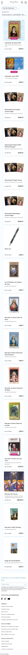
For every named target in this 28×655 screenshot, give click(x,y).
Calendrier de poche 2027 (13, 43)
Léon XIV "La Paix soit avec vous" (13, 460)
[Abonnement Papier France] (14, 167)
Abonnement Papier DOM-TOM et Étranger (13, 146)
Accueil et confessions (7, 649)
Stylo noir (8, 249)
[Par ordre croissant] (19, 8)
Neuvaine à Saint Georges (13, 527)
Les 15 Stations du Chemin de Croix (13, 283)
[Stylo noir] (14, 236)
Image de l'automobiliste (12, 561)
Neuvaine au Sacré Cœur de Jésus (13, 318)
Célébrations (4, 646)
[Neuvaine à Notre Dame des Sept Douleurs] (14, 340)
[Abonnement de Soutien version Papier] (14, 97)
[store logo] (14, 2)
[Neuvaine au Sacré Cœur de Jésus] (14, 304)
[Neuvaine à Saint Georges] (14, 514)
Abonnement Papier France (13, 180)
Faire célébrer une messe (8, 634)
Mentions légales (5, 617)
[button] (9, 8)
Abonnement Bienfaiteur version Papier (12, 214)
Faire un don (4, 612)
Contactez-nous (5, 609)
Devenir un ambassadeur (7, 614)
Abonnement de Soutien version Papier (12, 110)
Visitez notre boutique (7, 606)
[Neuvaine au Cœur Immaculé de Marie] (14, 375)
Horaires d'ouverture (6, 644)
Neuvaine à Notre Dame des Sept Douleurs (13, 354)
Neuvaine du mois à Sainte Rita (9, 629)
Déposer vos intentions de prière (10, 626)
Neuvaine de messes (11, 494)
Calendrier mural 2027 (12, 76)
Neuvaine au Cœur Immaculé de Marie (13, 389)
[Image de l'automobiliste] (14, 548)
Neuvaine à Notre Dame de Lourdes (13, 424)
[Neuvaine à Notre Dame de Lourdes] (14, 410)
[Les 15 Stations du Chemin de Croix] (14, 269)
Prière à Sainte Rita (6, 632)
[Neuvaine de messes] (14, 481)
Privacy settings (4, 654)
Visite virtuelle (5, 641)
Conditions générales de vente (9, 620)
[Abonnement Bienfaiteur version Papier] (14, 201)
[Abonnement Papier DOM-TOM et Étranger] (14, 132)
